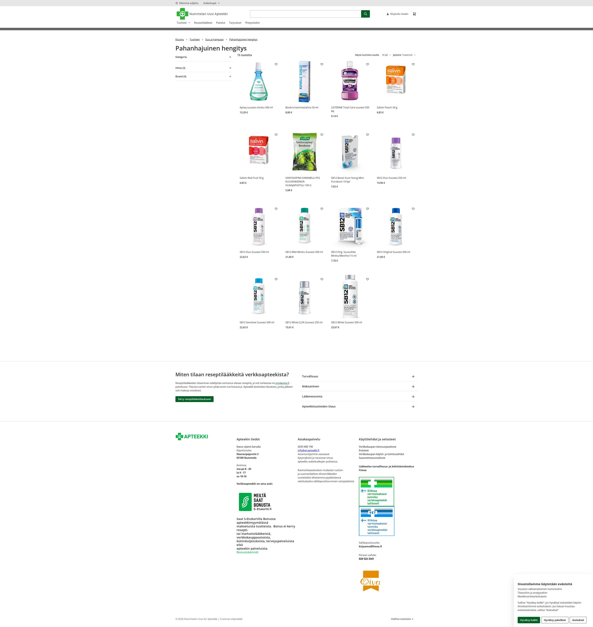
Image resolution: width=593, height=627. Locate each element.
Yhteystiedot (252, 22)
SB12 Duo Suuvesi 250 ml (391, 178)
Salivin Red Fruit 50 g (252, 178)
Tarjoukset (235, 22)
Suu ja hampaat (214, 39)
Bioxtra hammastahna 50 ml (301, 107)
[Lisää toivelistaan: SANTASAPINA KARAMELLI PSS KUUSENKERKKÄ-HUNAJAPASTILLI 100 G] (322, 135)
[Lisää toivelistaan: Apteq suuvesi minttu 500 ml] (276, 64)
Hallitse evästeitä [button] (401, 619)
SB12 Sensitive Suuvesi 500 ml (257, 322)
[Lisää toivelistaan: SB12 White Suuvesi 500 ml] (367, 279)
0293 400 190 (305, 446)
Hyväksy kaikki (529, 620)
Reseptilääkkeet (203, 22)
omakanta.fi (282, 383)
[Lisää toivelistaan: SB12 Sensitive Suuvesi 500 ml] (276, 279)
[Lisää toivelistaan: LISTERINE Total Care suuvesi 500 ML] (367, 64)
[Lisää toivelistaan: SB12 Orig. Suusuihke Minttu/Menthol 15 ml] (367, 209)
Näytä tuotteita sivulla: (367, 54)
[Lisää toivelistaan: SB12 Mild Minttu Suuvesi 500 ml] (322, 209)
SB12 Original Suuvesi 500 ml (393, 252)
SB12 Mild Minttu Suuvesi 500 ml (304, 252)
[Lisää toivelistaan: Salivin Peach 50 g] (413, 64)
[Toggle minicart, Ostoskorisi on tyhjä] (414, 13)
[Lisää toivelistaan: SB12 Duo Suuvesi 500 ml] (276, 209)
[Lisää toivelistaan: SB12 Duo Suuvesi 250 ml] (413, 135)
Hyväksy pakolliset (555, 620)
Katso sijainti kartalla (249, 446)
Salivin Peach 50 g (387, 107)
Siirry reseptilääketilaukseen (194, 399)
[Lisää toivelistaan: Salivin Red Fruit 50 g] (276, 135)
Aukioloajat (209, 3)
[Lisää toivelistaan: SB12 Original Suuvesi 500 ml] (413, 209)
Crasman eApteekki (231, 619)
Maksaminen (310, 386)
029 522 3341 (366, 558)
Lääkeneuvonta (312, 396)
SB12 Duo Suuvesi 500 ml (254, 252)
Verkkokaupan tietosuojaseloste (377, 446)
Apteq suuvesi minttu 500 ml (256, 107)
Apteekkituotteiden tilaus (319, 406)
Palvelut (220, 22)
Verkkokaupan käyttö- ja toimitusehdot (381, 454)
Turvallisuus (310, 376)
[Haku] (365, 14)
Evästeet (364, 450)
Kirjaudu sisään (399, 14)
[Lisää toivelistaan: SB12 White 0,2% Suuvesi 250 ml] (322, 279)
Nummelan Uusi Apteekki (208, 14)
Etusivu (179, 39)
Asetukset (578, 620)
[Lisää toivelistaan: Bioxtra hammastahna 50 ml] (322, 64)
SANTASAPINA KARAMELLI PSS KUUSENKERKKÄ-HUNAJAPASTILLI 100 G (302, 181)
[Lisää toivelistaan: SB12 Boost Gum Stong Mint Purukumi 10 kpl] (367, 135)
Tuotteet (182, 22)
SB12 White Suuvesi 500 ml (346, 322)
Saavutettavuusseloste (372, 457)
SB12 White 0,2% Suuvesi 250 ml (303, 322)
